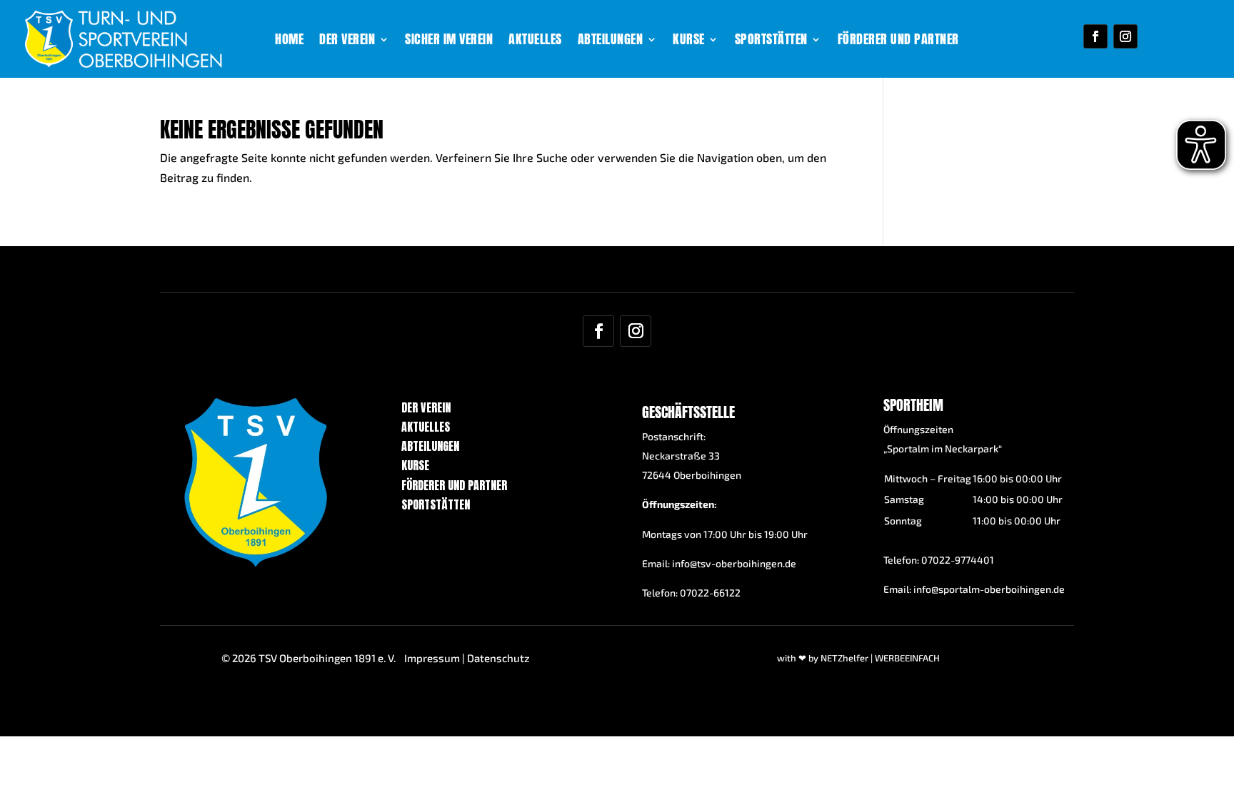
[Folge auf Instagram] (1125, 36)
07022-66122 (710, 593)
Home (289, 41)
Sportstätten (771, 41)
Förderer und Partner (898, 41)
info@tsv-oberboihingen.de (734, 563)
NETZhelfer (844, 658)
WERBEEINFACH (907, 658)
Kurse (689, 41)
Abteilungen (610, 41)
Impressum (432, 657)
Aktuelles (535, 41)
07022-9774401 (957, 560)
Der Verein (347, 41)
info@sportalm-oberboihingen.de (989, 589)
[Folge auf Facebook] (1095, 36)
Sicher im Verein (449, 41)
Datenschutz (498, 657)
